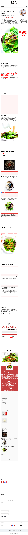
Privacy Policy (19, 530)
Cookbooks (2, 525)
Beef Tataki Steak (10, 233)
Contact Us (10, 530)
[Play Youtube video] (9, 357)
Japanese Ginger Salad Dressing (5, 75)
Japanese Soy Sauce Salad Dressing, (12, 73)
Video (11, 17)
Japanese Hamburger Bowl (5, 68)
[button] (2, 6)
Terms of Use (15, 530)
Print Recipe (7, 390)
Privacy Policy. (11, 337)
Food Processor (4, 153)
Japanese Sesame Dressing (10, 74)
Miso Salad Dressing (3, 74)
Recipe (8, 17)
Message (2, 502)
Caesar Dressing (6, 77)
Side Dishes (21, 525)
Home (7, 530)
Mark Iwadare (4, 15)
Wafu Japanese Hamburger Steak (10, 67)
